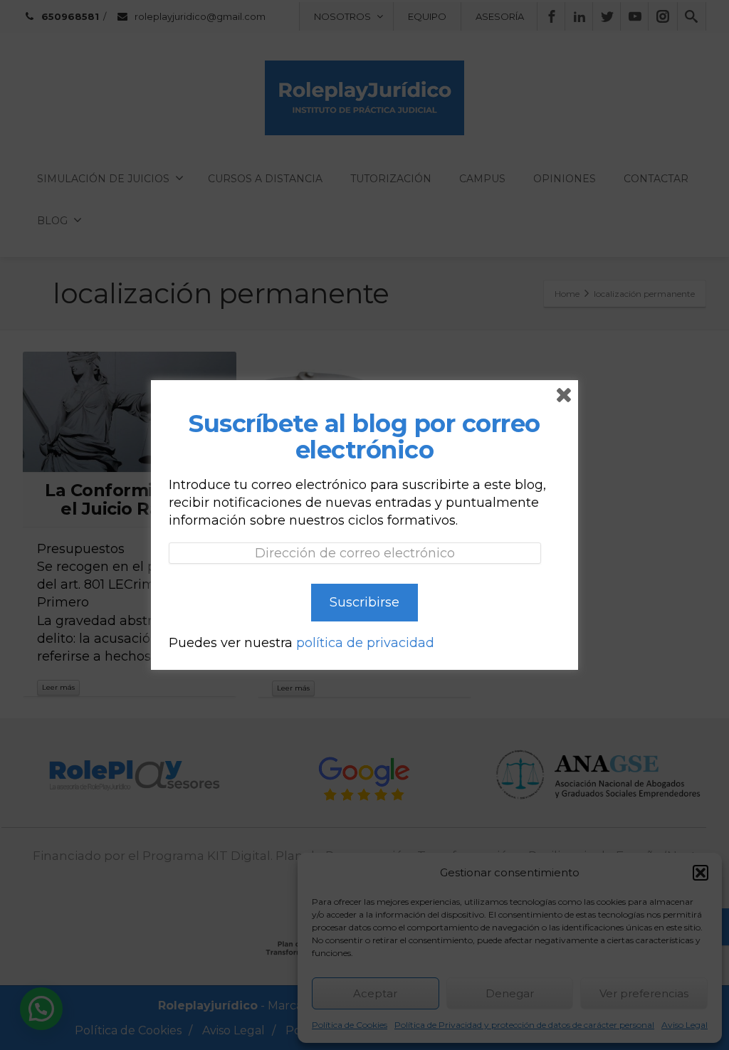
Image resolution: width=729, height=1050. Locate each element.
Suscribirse (364, 602)
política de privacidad (365, 643)
